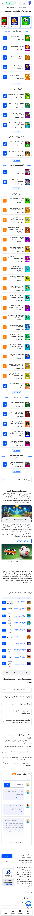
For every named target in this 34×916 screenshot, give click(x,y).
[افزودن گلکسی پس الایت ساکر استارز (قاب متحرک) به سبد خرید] (5, 182)
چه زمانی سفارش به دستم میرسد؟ (19, 704)
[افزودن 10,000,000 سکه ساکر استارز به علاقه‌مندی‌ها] (30, 65)
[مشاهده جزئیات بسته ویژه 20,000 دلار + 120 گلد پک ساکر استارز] (29, 630)
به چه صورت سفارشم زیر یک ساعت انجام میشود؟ (19, 712)
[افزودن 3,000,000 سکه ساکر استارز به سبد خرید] (5, 48)
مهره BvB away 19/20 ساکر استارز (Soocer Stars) (17, 199)
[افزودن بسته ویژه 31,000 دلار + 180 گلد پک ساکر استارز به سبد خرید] (5, 125)
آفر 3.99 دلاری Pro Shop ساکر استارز (16, 152)
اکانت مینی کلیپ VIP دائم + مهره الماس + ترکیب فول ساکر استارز (17, 463)
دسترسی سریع (28, 898)
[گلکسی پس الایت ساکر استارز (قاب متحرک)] (27, 182)
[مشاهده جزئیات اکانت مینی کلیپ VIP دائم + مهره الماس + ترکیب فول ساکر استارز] (29, 650)
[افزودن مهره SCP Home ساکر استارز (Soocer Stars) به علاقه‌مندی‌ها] (30, 373)
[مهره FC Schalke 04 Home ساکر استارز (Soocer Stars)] (27, 366)
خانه (31, 8)
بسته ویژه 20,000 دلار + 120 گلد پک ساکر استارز (16, 114)
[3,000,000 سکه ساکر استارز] (27, 48)
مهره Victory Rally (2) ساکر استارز (16, 384)
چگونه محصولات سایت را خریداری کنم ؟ (17, 697)
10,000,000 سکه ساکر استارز (17, 66)
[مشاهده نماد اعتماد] (8, 876)
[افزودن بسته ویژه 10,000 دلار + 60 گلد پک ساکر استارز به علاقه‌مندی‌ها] (30, 103)
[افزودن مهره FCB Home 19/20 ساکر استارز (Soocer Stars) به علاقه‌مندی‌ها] (30, 296)
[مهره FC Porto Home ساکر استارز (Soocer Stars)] (27, 337)
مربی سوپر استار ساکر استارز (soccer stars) (17, 413)
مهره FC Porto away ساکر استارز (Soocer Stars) (17, 248)
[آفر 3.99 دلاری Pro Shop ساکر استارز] (27, 153)
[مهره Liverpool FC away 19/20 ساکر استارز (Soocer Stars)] (27, 220)
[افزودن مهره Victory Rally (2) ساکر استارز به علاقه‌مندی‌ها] (30, 383)
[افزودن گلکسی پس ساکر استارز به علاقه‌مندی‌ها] (30, 170)
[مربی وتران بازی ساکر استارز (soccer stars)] (27, 404)
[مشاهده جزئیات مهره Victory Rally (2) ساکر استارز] (29, 609)
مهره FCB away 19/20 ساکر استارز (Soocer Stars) (17, 209)
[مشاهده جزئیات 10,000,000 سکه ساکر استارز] (29, 643)
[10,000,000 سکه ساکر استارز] (27, 67)
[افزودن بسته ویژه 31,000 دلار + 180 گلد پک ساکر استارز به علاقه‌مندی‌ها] (30, 122)
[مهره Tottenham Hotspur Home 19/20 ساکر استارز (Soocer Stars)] (27, 327)
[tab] (25, 22)
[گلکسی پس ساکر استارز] (27, 172)
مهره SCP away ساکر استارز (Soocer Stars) (17, 277)
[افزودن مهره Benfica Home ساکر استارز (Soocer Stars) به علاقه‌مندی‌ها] (30, 354)
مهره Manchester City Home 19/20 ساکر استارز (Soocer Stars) (16, 316)
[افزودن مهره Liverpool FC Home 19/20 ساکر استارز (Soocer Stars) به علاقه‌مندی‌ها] (30, 305)
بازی (27, 8)
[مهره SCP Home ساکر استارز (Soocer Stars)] (27, 376)
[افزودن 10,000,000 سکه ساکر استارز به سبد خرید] (5, 67)
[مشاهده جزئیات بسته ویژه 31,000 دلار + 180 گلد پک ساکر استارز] (29, 623)
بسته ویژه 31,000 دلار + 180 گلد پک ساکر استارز (16, 123)
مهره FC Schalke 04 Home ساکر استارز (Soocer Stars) (16, 365)
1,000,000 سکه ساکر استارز (17, 37)
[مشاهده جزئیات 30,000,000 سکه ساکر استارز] (29, 637)
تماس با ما (29, 908)
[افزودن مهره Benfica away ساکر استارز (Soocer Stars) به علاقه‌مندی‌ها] (30, 257)
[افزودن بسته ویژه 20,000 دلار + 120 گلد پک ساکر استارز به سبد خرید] (5, 115)
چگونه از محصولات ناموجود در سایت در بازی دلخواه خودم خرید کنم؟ (18, 721)
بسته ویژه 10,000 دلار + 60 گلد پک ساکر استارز (16, 104)
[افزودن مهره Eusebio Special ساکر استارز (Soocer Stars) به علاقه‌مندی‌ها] (30, 344)
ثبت (7, 785)
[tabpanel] (17, 252)
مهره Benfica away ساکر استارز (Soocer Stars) (16, 257)
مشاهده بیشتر (15, 842)
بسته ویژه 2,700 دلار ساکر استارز (16, 94)
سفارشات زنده (11, 3)
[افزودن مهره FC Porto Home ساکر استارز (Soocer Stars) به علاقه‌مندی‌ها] (30, 334)
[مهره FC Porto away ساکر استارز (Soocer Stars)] (27, 249)
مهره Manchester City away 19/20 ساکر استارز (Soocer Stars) (16, 229)
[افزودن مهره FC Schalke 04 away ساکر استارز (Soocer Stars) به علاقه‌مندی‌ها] (30, 266)
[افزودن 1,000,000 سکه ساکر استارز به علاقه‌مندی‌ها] (30, 35)
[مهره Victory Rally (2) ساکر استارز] (27, 386)
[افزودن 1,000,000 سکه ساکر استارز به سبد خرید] (5, 38)
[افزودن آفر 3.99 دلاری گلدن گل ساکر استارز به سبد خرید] (5, 144)
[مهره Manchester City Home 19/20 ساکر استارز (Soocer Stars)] (27, 317)
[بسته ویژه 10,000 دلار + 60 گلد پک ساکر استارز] (27, 105)
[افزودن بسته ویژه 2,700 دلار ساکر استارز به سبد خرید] (5, 96)
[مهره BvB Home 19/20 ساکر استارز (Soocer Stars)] (27, 288)
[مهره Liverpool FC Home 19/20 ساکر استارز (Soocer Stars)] (27, 308)
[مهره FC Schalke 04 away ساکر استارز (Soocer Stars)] (27, 269)
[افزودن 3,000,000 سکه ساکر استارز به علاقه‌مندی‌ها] (30, 45)
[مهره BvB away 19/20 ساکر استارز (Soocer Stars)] (27, 200)
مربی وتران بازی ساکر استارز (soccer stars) (17, 403)
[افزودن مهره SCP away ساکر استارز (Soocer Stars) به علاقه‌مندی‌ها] (30, 276)
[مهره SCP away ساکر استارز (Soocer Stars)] (27, 278)
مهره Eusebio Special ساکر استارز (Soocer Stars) (16, 345)
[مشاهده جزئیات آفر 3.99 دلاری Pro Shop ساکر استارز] (29, 602)
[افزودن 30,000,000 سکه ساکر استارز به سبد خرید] (5, 77)
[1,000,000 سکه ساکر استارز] (27, 38)
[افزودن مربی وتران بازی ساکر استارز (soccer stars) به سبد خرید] (5, 404)
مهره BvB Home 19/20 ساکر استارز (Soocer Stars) (17, 287)
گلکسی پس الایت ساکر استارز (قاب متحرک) (17, 180)
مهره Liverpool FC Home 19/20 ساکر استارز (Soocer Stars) (17, 307)
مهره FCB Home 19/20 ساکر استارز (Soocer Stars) (17, 296)
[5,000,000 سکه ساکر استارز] (27, 57)
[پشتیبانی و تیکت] (29, 904)
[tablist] (17, 22)
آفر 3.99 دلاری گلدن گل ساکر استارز (17, 142)
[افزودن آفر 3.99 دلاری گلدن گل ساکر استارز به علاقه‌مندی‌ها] (30, 141)
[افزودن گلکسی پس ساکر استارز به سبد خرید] (5, 172)
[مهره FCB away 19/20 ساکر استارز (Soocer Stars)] (27, 210)
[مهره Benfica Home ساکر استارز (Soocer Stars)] (27, 356)
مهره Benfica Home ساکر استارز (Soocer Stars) (17, 355)
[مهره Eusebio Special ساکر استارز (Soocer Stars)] (27, 347)
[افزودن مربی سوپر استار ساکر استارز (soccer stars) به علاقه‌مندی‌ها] (30, 412)
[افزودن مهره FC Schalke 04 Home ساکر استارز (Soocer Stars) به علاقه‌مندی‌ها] (30, 364)
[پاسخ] (16, 797)
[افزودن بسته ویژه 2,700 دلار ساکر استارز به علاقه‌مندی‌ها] (30, 93)
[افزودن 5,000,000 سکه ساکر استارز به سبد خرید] (5, 57)
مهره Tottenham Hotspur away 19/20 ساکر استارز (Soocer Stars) (16, 239)
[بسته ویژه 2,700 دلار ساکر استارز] (27, 96)
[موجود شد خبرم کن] (5, 201)
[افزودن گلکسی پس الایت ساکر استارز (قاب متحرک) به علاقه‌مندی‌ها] (30, 179)
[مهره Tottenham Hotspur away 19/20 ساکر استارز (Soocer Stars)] (27, 239)
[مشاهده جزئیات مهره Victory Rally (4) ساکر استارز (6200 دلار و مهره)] (29, 616)
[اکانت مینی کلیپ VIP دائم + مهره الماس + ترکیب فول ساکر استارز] (27, 464)
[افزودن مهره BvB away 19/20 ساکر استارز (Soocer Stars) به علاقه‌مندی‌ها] (30, 198)
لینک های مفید (28, 893)
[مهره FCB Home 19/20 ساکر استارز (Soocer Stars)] (27, 298)
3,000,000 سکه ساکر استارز (17, 46)
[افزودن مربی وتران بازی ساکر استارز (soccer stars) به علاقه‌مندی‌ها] (30, 402)
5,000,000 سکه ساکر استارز (17, 56)
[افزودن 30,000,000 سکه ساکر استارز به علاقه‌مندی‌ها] (30, 74)
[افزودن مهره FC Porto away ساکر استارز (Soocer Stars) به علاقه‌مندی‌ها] (30, 247)
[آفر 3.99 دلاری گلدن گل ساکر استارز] (27, 144)
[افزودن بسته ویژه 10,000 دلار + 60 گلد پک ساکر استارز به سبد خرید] (5, 105)
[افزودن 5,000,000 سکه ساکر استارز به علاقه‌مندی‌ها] (30, 55)
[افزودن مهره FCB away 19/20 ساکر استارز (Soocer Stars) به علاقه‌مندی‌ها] (30, 208)
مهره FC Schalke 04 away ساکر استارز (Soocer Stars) (16, 267)
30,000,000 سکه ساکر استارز (17, 76)
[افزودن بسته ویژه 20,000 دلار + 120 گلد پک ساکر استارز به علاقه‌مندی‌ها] (30, 113)
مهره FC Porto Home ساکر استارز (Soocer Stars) (17, 335)
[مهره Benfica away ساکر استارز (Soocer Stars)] (27, 259)
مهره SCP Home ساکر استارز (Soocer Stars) (17, 374)
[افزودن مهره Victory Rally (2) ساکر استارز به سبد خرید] (5, 386)
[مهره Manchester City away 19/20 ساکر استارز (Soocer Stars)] (27, 230)
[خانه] (29, 3)
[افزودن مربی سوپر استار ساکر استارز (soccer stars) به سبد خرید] (5, 414)
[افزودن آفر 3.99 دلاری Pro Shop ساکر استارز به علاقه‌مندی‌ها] (30, 151)
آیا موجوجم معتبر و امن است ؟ (20, 689)
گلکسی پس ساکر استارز (18, 171)
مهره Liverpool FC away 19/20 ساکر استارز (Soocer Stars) (17, 219)
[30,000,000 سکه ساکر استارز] (27, 77)
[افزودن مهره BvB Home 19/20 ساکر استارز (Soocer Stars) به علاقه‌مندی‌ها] (30, 286)
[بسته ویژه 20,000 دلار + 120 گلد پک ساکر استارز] (27, 115)
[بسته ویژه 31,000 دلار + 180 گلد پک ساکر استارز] (27, 125)
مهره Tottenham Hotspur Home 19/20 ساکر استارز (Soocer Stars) (16, 326)
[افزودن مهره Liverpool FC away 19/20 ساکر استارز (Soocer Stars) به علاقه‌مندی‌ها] (30, 218)
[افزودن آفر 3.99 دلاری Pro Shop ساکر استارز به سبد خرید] (5, 153)
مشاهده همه (17, 84)
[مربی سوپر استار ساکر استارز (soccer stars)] (27, 414)
